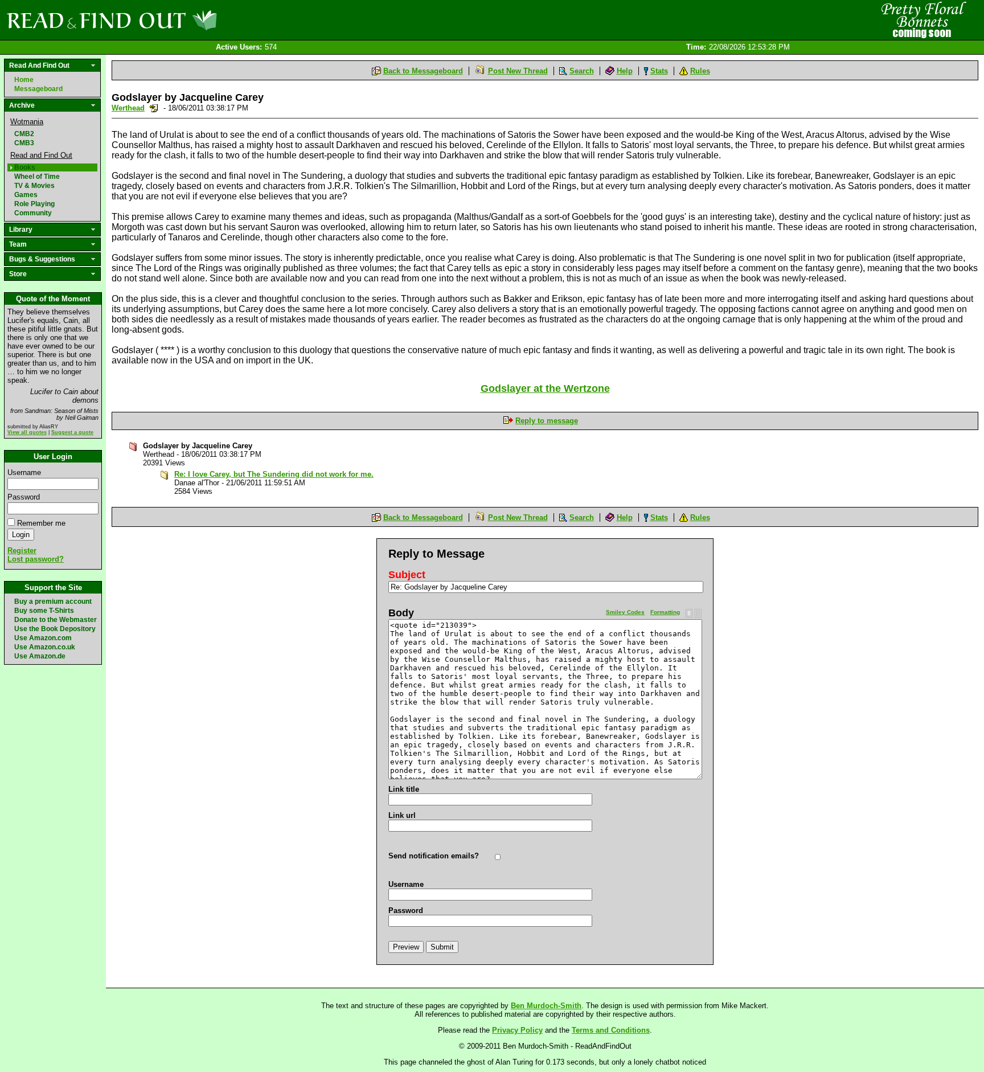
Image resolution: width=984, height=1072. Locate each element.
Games (26, 195)
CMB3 (24, 143)
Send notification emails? (433, 856)
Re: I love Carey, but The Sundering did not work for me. (274, 474)
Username (24, 472)
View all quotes (27, 432)
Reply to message (546, 420)
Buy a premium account (53, 601)
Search (581, 71)
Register (21, 550)
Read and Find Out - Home (171, 20)
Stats (659, 71)
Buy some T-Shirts (44, 611)
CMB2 (24, 134)
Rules (700, 71)
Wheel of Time (37, 177)
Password (23, 497)
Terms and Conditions (611, 1030)
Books (24, 167)
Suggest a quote (72, 432)
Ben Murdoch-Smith (546, 1005)
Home (24, 80)
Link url (402, 815)
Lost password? (35, 559)
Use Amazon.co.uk (44, 647)
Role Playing (34, 204)
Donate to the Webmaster (55, 620)
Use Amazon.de (39, 656)
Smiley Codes (625, 612)
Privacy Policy (517, 1030)
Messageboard (38, 89)
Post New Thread (518, 71)
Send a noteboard (154, 108)
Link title (403, 789)
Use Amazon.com (43, 638)
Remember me (41, 523)
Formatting (665, 612)
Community (33, 213)
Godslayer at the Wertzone (545, 388)
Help (625, 71)
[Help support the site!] (921, 19)
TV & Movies (34, 186)
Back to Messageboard (423, 71)
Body (401, 613)
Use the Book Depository (55, 629)
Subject (406, 574)
